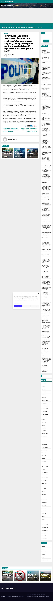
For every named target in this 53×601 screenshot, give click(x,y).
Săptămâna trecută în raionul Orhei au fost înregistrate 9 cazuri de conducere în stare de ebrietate (46, 60)
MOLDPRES (26, 89)
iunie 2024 (44, 455)
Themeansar (22, 596)
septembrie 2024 (45, 447)
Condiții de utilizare (11, 24)
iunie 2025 (44, 422)
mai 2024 (43, 458)
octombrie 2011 (45, 530)
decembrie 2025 (45, 405)
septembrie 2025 (45, 414)
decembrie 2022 (45, 505)
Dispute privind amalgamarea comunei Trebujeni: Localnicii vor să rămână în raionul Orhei (46, 79)
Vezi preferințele (35, 306)
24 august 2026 (7, 577)
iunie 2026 (44, 389)
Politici (40, 27)
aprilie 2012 (44, 513)
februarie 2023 (45, 499)
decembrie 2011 (45, 524)
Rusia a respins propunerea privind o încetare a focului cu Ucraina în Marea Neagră (46, 260)
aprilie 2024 (44, 461)
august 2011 (44, 535)
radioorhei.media (8, 5)
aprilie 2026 (44, 394)
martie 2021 (44, 508)
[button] (38, 294)
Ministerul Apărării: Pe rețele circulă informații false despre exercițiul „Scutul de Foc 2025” (29, 130)
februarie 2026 (45, 400)
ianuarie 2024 (44, 469)
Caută (42, 33)
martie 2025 (44, 430)
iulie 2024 (43, 452)
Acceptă (18, 306)
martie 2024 (44, 463)
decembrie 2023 (45, 472)
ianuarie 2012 (44, 521)
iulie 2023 (43, 486)
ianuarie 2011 (44, 538)
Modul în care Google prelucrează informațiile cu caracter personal (19, 27)
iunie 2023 (44, 488)
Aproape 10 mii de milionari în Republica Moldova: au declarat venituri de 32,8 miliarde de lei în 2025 (46, 282)
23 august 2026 (45, 577)
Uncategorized (45, 560)
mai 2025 (43, 425)
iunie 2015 (44, 510)
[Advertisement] (26, 15)
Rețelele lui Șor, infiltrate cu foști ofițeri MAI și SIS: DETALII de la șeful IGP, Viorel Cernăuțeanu (11, 130)
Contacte (21, 24)
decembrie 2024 (45, 439)
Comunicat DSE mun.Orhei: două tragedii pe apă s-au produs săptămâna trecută (46, 351)
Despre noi (28, 24)
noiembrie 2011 (45, 527)
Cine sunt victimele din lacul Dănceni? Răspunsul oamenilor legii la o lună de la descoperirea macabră (46, 202)
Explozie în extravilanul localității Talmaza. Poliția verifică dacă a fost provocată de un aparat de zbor (46, 217)
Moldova (6, 33)
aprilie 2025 (44, 428)
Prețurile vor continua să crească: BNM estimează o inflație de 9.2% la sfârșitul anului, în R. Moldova (46, 295)
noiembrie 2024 (45, 441)
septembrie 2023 (45, 480)
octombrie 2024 (45, 444)
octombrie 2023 (45, 477)
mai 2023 (43, 491)
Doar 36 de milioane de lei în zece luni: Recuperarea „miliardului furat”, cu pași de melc (46, 209)
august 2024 (44, 450)
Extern (43, 549)
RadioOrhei (11, 54)
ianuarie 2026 (44, 403)
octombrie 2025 (45, 411)
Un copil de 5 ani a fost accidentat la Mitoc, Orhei (46, 73)
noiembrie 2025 (45, 408)
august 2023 (44, 483)
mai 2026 (43, 392)
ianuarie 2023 (44, 502)
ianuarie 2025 (44, 436)
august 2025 (44, 417)
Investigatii (44, 551)
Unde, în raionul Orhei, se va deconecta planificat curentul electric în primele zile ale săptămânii (46, 87)
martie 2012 (44, 516)
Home (3, 24)
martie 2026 (44, 397)
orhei (7, 150)
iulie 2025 (43, 419)
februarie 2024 (45, 466)
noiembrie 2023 (45, 475)
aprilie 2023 (44, 494)
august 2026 (44, 383)
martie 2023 (44, 497)
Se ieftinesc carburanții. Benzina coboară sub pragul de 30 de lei (46, 288)
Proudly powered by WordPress (6, 596)
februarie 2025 (45, 433)
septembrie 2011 (45, 533)
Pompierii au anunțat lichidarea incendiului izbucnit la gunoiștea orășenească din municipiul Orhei (46, 67)
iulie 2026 (43, 386)
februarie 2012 (44, 519)
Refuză (26, 306)
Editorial (43, 546)
